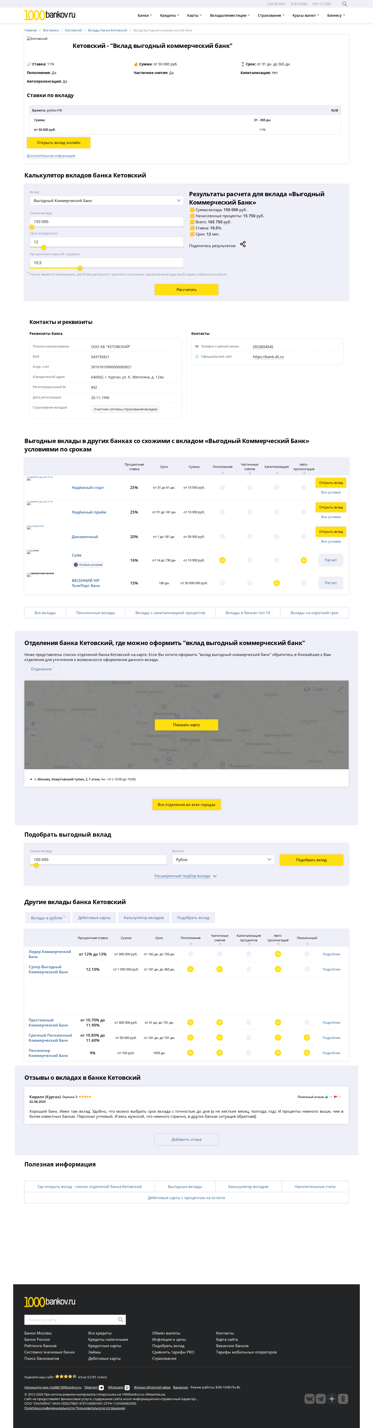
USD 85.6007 (276, 4)
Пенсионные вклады (95, 612)
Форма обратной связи (152, 1387)
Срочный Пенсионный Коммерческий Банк (50, 1038)
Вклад (34, 192)
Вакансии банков (232, 1345)
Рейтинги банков (40, 1345)
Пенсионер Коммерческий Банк (48, 1053)
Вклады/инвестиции (228, 15)
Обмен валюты (166, 1332)
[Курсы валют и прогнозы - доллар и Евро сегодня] (309, 1399)
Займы (94, 1351)
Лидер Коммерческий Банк (50, 954)
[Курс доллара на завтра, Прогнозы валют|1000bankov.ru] (321, 1399)
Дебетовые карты (94, 917)
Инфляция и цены (169, 1339)
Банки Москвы (38, 1332)
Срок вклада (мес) (44, 233)
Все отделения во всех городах (186, 804)
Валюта (178, 851)
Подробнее (331, 954)
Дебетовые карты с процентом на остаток (186, 1197)
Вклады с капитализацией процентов (170, 612)
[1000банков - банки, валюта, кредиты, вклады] (343, 1399)
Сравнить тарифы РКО (173, 1351)
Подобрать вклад (311, 860)
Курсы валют (305, 15)
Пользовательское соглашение (100, 1408)
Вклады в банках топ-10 (248, 612)
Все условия (331, 492)
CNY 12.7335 (321, 4)
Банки (144, 15)
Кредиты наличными (108, 1339)
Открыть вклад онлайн (58, 142)
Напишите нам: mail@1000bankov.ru (52, 1387)
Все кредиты (100, 1332)
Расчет (331, 559)
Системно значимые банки (49, 1351)
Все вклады (45, 612)
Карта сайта (227, 1339)
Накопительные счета (315, 1186)
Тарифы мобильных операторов (246, 1351)
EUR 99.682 (299, 4)
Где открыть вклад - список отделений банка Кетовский (90, 1186)
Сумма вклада (41, 213)
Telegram (91, 1387)
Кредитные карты (104, 1345)
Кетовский (73, 30)
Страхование (270, 15)
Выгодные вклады (185, 1186)
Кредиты (168, 15)
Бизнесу (335, 15)
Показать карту (186, 725)
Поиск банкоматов (41, 1358)
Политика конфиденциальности (49, 1408)
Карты (193, 15)
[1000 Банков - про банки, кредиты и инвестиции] (332, 1399)
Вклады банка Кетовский (107, 30)
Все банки (51, 30)
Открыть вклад (331, 482)
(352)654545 (263, 346)
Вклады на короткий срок (314, 612)
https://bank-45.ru (268, 356)
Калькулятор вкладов (144, 917)
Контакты (225, 1332)
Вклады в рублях (48, 917)
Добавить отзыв (187, 1139)
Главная (30, 30)
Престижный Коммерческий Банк (48, 1022)
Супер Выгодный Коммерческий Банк (48, 969)
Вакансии (180, 1387)
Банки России (37, 1339)
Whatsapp (116, 1387)
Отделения (42, 668)
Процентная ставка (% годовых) (55, 254)
